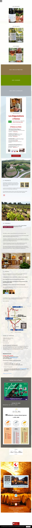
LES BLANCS (16, 26)
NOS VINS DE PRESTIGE (16, 69)
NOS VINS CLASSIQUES (16, 90)
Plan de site (16, 513)
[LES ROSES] (16, 55)
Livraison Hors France (16, 514)
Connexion (16, 512)
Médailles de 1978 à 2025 (10, 404)
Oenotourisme (16, 471)
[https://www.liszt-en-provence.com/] (16, 481)
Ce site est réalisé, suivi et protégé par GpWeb (16, 520)
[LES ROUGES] (16, 15)
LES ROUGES (16, 6)
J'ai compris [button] (28, 526)
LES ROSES (16, 46)
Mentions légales (16, 510)
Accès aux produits (16, 155)
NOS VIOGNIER (16, 80)
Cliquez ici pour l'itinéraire (7, 373)
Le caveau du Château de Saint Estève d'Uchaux (16, 511)
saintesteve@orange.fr (14, 357)
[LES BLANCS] (16, 35)
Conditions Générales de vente (16, 509)
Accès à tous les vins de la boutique (16, 515)
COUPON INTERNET (23, 368)
